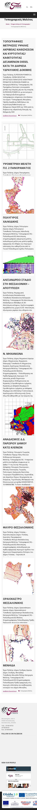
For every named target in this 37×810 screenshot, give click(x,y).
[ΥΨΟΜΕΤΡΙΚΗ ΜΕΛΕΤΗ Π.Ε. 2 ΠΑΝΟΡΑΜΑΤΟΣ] (18, 141)
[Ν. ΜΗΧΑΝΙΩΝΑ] (18, 331)
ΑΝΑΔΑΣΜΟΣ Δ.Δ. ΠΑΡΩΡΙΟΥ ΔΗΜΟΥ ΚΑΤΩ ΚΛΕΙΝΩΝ (15, 443)
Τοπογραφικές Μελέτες (26, 115)
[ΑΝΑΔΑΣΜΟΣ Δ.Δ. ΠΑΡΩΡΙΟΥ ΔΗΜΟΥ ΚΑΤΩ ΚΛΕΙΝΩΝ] (18, 416)
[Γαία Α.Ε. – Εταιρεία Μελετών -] (13, 1)
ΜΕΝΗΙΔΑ (9, 665)
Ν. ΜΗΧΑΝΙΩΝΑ (13, 354)
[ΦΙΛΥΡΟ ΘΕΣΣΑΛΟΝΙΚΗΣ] (18, 505)
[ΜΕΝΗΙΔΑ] (18, 643)
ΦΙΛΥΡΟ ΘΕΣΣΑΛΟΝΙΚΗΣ (18, 527)
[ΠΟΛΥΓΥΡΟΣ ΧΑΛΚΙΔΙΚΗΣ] (18, 195)
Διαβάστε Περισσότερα (9, 115)
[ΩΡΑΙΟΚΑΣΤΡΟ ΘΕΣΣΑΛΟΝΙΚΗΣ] (18, 576)
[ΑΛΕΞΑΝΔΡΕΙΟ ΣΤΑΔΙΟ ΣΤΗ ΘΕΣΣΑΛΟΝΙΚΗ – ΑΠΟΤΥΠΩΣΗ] (18, 264)
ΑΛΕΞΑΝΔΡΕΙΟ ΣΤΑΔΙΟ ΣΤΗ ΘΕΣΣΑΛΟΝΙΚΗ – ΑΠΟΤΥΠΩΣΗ (17, 284)
